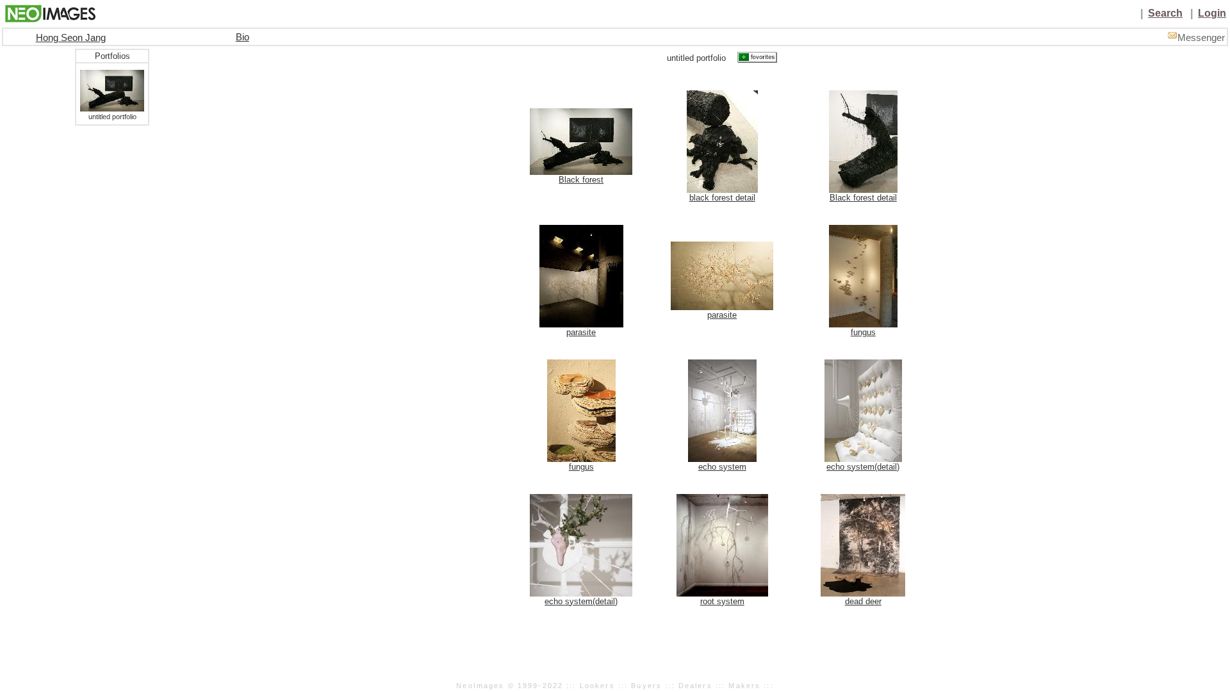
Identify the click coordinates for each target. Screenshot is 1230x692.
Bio (242, 37)
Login (1212, 13)
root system (722, 601)
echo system (722, 467)
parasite (581, 332)
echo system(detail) (862, 467)
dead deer (863, 601)
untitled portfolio (112, 116)
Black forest (581, 180)
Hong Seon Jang (71, 38)
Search (1165, 13)
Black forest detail (863, 197)
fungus (863, 332)
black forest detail (722, 197)
